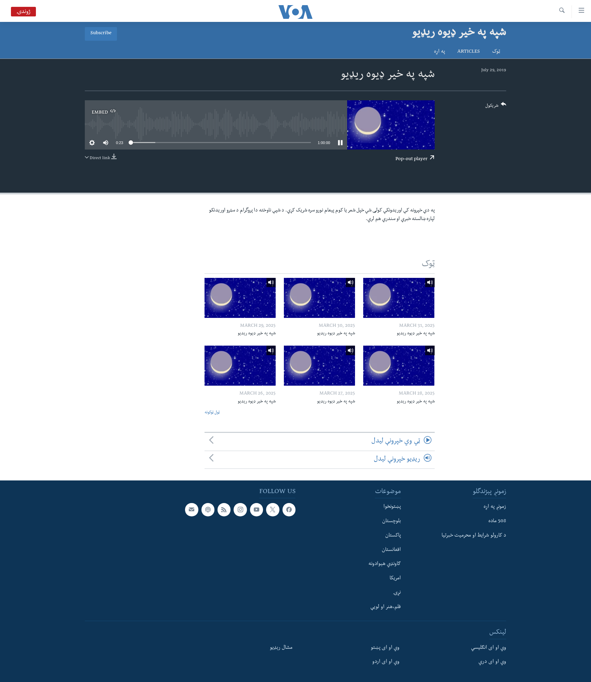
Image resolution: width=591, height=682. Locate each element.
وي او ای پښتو (385, 648)
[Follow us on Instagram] (240, 509)
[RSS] (224, 509)
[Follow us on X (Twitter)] (272, 509)
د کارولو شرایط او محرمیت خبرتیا (474, 536)
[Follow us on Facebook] (289, 509)
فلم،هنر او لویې (385, 607)
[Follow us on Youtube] (256, 509)
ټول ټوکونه (212, 412)
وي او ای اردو (385, 662)
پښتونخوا (392, 507)
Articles (468, 52)
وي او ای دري (492, 662)
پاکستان (393, 536)
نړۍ (397, 593)
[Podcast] (207, 509)
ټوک (496, 52)
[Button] (496, 107)
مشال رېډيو (281, 648)
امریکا (395, 579)
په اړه (439, 52)
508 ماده (497, 521)
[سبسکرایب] (191, 509)
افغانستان (391, 550)
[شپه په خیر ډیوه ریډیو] (398, 298)
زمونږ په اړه (495, 507)
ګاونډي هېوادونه (384, 564)
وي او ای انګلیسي (488, 648)
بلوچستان (391, 521)
